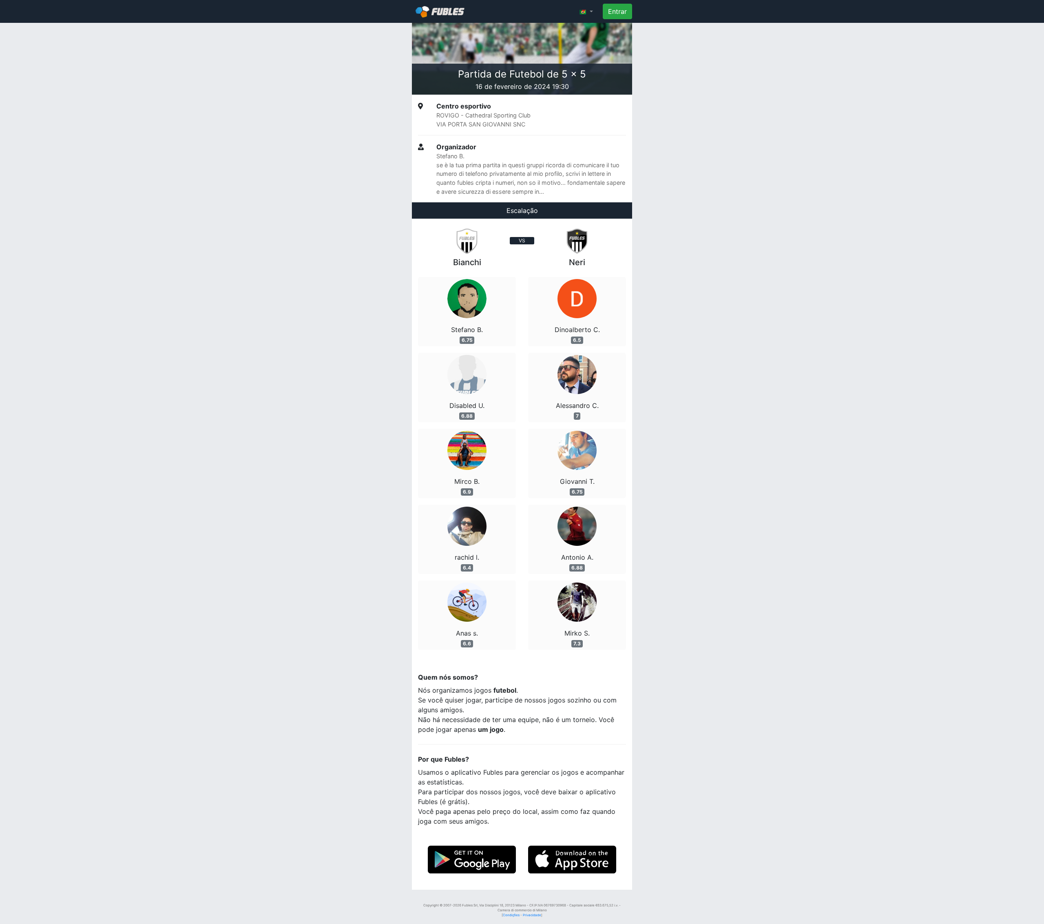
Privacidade (532, 915)
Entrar (617, 11)
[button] (586, 11)
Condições (511, 915)
